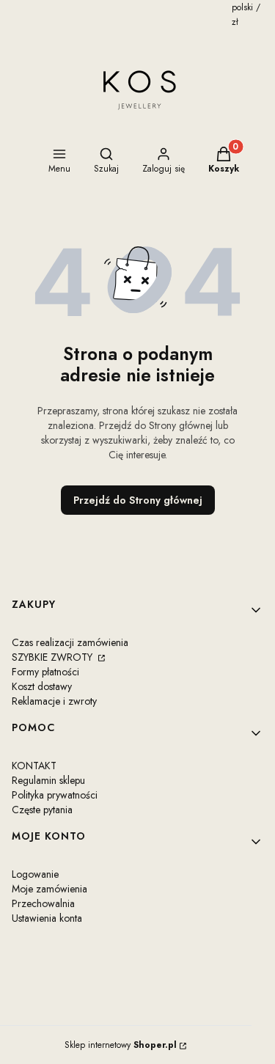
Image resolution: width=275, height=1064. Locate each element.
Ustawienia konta (47, 918)
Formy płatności (45, 671)
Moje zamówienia (49, 888)
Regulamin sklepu (48, 780)
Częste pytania (42, 809)
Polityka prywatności (55, 795)
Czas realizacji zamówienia (70, 642)
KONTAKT (34, 765)
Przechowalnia (43, 903)
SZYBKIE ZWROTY (53, 657)
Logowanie (35, 874)
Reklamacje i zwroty (54, 701)
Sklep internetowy (121, 1045)
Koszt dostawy (42, 686)
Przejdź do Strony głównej (137, 500)
